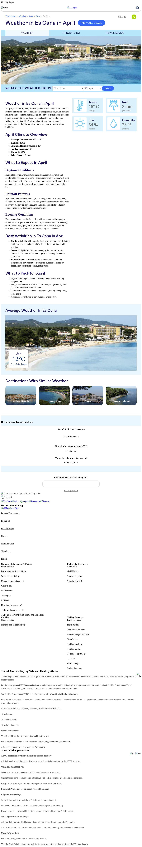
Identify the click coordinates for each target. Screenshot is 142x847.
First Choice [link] (72, 639)
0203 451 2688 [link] (71, 462)
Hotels (4, 559)
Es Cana (46, 16)
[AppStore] (14, 508)
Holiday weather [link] (74, 649)
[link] (72, 7)
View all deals (91, 22)
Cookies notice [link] (7, 620)
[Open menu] (4, 7)
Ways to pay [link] (6, 586)
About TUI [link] (72, 566)
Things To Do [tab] (71, 33)
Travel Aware (7, 714)
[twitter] (16, 501)
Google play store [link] (74, 576)
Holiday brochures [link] (75, 644)
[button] (138, 7)
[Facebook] (6, 501)
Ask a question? (71, 490)
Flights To (5, 521)
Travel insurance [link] (74, 620)
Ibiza (38, 16)
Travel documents (9, 719)
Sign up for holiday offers (29, 493)
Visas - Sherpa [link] (73, 663)
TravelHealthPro (13, 736)
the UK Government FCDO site (19, 694)
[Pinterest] (44, 501)
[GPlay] (5, 508)
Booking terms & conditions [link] (13, 571)
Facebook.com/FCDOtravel (64, 688)
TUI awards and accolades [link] (12, 610)
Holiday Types (7, 528)
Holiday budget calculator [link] (78, 634)
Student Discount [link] (74, 668)
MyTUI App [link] (72, 571)
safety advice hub (16, 741)
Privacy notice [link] (7, 566)
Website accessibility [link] (10, 576)
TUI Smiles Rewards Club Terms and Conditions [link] (22, 615)
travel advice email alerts (29, 699)
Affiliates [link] (5, 600)
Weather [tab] (27, 33)
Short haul (5, 551)
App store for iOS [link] (75, 581)
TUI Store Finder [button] (71, 436)
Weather (22, 16)
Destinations (10, 16)
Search (108, 88)
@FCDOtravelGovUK (31, 688)
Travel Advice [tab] (114, 33)
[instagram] (34, 501)
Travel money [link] (73, 625)
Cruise (4, 536)
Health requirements (10, 730)
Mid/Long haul (7, 543)
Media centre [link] (6, 590)
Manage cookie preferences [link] (13, 625)
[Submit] (46, 482)
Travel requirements (9, 725)
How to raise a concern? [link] (11, 605)
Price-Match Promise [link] (76, 629)
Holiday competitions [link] (76, 654)
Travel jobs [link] (6, 595)
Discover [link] (71, 658)
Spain (30, 16)
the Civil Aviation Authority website (21, 844)
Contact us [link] (71, 451)
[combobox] (71, 484)
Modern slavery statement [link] (12, 581)
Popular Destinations (10, 513)
